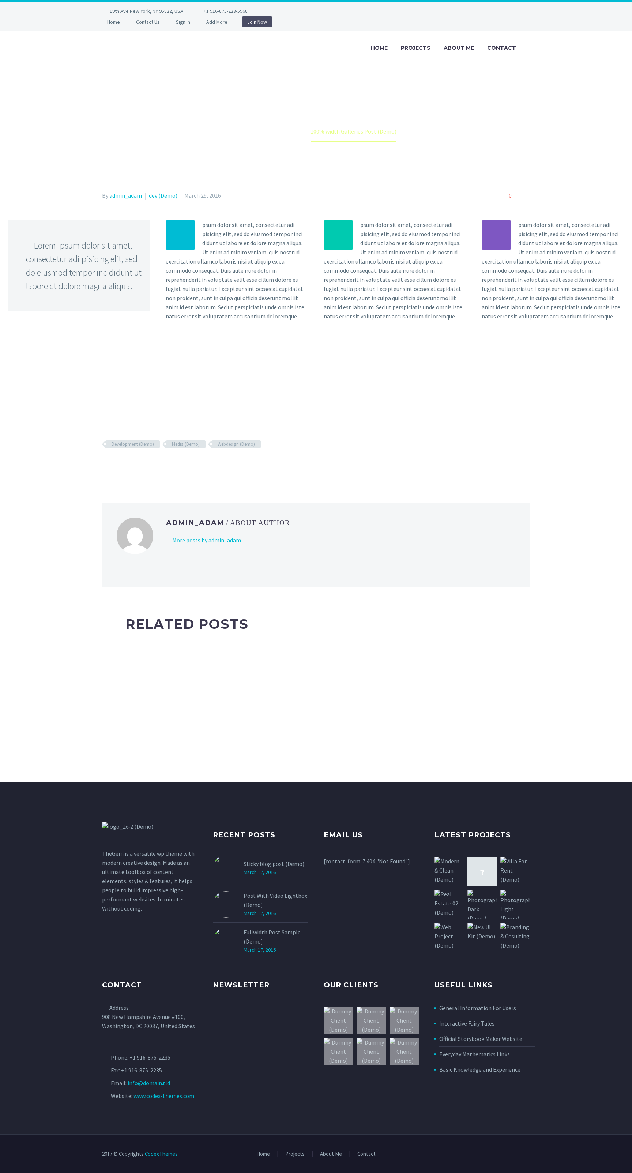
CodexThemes (161, 1153)
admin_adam (125, 195)
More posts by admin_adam (206, 540)
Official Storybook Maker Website (480, 1038)
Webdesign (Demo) (236, 444)
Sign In (183, 22)
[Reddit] (160, 465)
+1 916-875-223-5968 (226, 11)
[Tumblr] (139, 465)
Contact (501, 48)
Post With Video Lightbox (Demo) (275, 900)
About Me (459, 48)
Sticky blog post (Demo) (274, 863)
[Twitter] (298, 12)
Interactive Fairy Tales (466, 1023)
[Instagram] (309, 12)
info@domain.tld (149, 1083)
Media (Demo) (186, 444)
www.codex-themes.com (163, 1095)
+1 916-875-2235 (149, 1057)
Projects (415, 48)
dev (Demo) (163, 195)
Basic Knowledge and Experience (479, 1069)
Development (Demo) (133, 444)
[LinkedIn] (287, 12)
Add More (216, 22)
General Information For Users (477, 1008)
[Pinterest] (320, 12)
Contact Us (148, 22)
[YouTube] (331, 12)
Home (113, 22)
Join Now (257, 22)
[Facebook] (276, 12)
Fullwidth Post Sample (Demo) (272, 937)
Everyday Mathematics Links (474, 1054)
